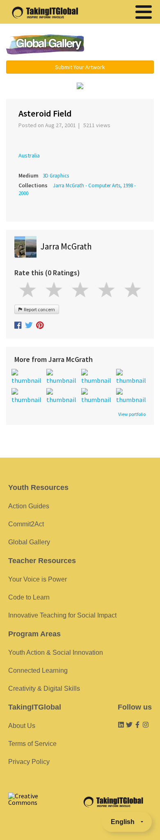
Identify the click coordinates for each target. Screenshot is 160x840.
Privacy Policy (29, 761)
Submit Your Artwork (80, 67)
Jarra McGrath (66, 246)
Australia (29, 155)
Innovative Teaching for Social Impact (62, 615)
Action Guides (28, 506)
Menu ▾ (123, 44)
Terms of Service (32, 743)
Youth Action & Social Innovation (55, 652)
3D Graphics (56, 175)
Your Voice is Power (37, 579)
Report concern (38, 309)
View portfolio (132, 414)
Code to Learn (29, 597)
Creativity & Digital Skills (44, 688)
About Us (21, 725)
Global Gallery (45, 44)
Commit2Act (26, 524)
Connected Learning (38, 670)
